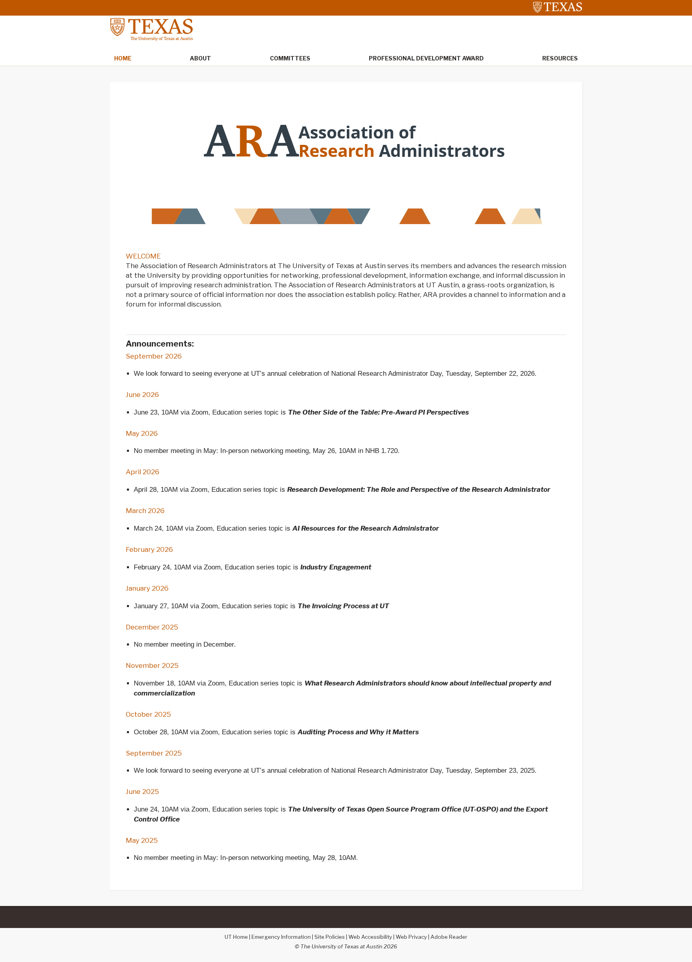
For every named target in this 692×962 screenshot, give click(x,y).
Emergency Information (281, 937)
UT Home (236, 937)
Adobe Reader (448, 937)
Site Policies (329, 937)
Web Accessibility (370, 937)
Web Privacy (411, 937)
